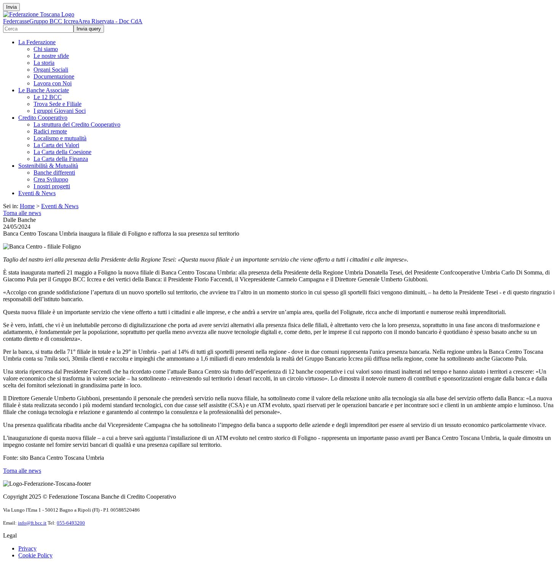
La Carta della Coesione (62, 152)
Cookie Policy (35, 555)
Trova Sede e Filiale (58, 104)
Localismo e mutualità (60, 138)
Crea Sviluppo (51, 179)
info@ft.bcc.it (32, 523)
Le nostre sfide (51, 56)
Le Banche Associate (43, 90)
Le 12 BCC (48, 97)
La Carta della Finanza (61, 159)
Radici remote (50, 131)
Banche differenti (54, 172)
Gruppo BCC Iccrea (53, 21)
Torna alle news (22, 213)
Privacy (27, 548)
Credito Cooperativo (42, 117)
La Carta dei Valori (56, 145)
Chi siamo (46, 49)
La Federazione (37, 42)
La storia (44, 62)
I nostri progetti (52, 186)
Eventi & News (37, 193)
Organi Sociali (51, 69)
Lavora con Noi (53, 83)
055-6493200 (71, 523)
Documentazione (54, 76)
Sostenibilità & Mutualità (48, 165)
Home (27, 206)
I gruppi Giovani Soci (60, 111)
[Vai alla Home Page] (38, 14)
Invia (11, 7)
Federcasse (16, 21)
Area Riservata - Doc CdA (110, 21)
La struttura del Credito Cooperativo (77, 124)
